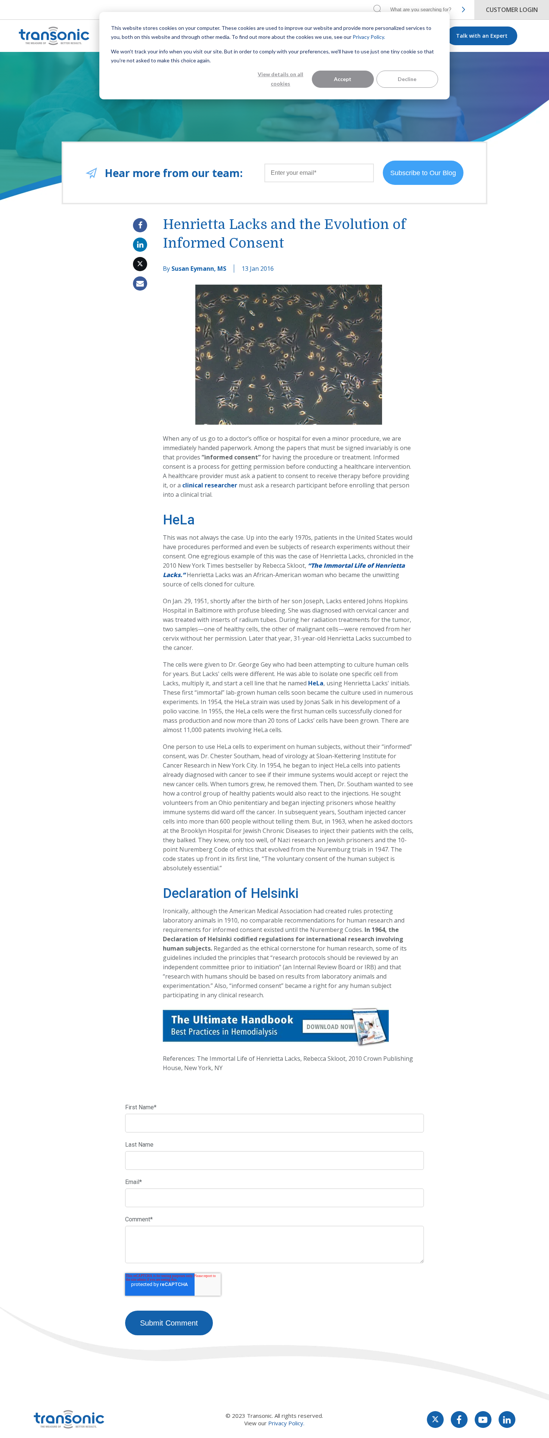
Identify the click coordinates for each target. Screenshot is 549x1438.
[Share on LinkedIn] (140, 245)
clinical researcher (209, 485)
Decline (407, 79)
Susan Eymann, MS (198, 268)
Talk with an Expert (482, 35)
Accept (342, 79)
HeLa (315, 683)
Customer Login (512, 10)
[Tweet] (140, 264)
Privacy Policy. (369, 37)
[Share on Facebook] (140, 225)
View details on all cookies (280, 79)
